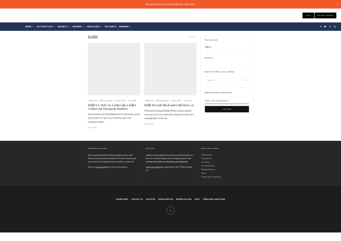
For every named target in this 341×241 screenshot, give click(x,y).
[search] (246, 80)
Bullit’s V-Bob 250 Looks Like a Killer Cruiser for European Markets (112, 106)
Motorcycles (45, 26)
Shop (203, 173)
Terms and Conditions (211, 177)
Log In (308, 15)
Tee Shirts (110, 26)
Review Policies (208, 169)
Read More (92, 128)
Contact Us (206, 158)
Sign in (208, 46)
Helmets (62, 26)
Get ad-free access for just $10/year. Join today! (171, 4)
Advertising (206, 155)
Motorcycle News (106, 101)
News (28, 26)
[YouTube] (325, 26)
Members (124, 26)
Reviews (77, 26)
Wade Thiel (93, 101)
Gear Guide (93, 26)
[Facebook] (321, 26)
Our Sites (205, 162)
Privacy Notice (207, 166)
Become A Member (325, 15)
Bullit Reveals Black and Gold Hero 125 (169, 105)
